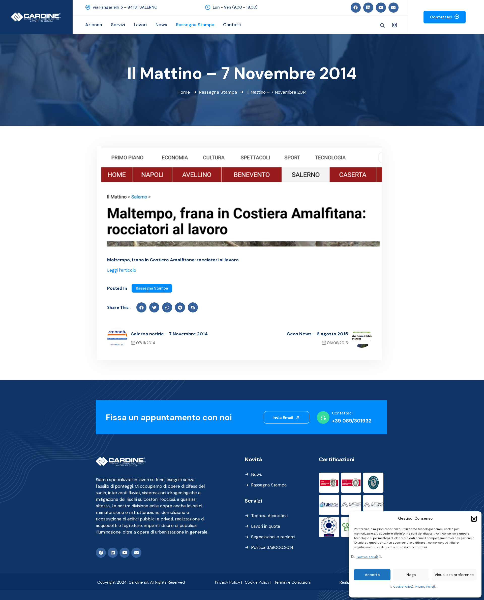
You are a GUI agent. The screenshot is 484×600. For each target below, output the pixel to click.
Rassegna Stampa (218, 92)
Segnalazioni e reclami (273, 537)
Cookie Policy (402, 587)
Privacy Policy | (228, 582)
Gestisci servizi (367, 557)
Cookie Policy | (258, 582)
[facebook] (141, 307)
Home (183, 92)
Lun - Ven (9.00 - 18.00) (235, 7)
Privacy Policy (425, 587)
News (256, 474)
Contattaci (441, 17)
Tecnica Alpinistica (269, 515)
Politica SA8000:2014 (272, 547)
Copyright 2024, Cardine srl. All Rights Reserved (141, 582)
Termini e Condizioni (292, 582)
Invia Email (283, 417)
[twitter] (154, 307)
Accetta (372, 574)
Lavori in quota (265, 526)
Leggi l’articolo (121, 270)
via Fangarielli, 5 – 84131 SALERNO (125, 7)
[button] (473, 518)
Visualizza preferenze (454, 574)
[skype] (193, 307)
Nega (411, 574)
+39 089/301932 (352, 420)
